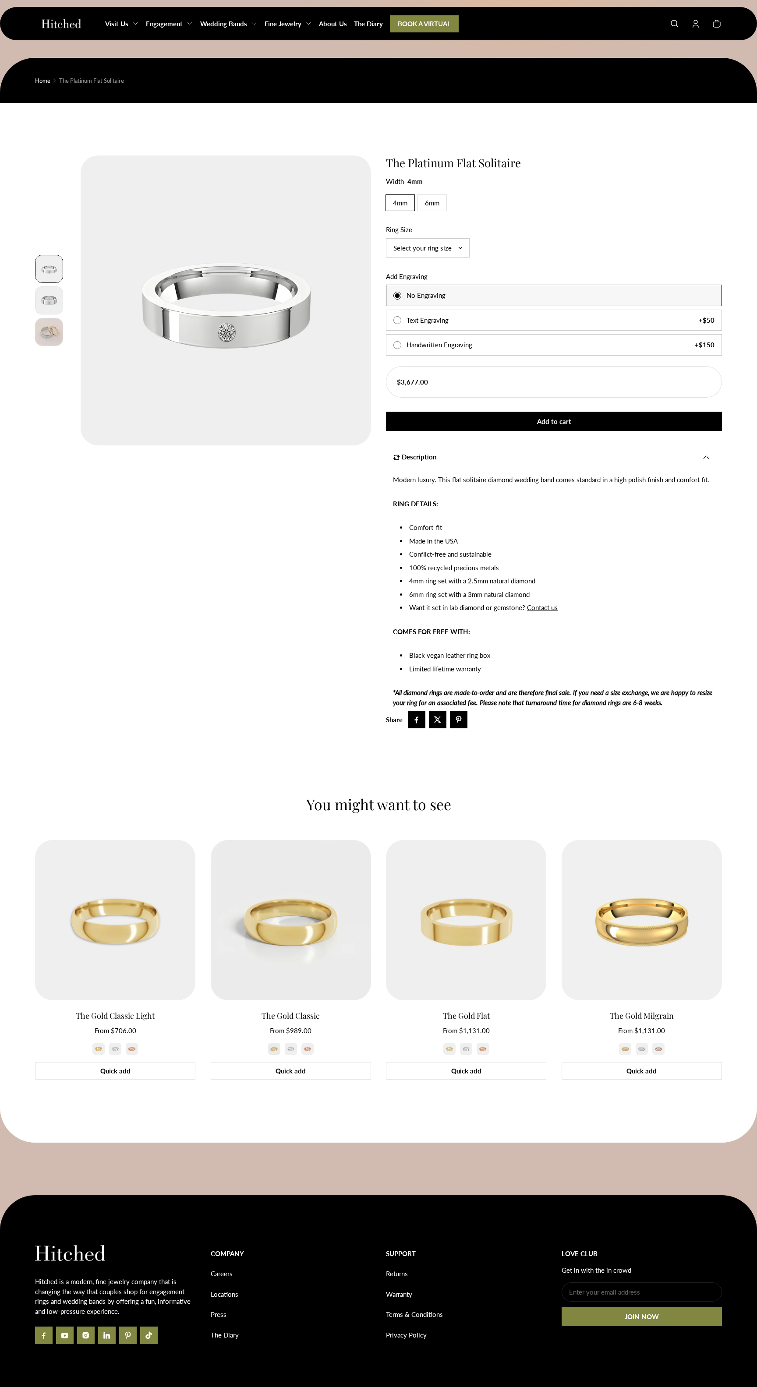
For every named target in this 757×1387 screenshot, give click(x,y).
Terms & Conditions (414, 1314)
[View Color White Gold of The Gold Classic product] (291, 1049)
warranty (468, 669)
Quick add (115, 1071)
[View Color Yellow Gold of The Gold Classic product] (274, 1049)
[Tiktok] (149, 1335)
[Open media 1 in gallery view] (49, 269)
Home (42, 80)
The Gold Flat (466, 1015)
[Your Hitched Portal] (695, 23)
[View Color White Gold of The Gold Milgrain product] (642, 1049)
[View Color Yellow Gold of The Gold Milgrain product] (625, 1049)
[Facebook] (44, 1335)
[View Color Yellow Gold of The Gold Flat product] (449, 1049)
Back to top (61, 1208)
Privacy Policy (406, 1335)
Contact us (542, 607)
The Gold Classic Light (115, 1015)
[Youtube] (65, 1335)
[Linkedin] (107, 1335)
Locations (224, 1294)
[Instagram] (86, 1335)
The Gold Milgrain (642, 1015)
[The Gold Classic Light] (115, 920)
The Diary (225, 1335)
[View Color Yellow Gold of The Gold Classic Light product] (98, 1049)
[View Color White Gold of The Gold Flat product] (466, 1049)
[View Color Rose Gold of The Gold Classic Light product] (132, 1049)
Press (218, 1314)
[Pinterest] (128, 1335)
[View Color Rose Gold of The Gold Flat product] (483, 1049)
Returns (397, 1274)
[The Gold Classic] (291, 920)
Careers (222, 1274)
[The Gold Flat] (466, 920)
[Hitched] (61, 23)
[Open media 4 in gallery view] (49, 332)
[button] (674, 23)
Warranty (399, 1294)
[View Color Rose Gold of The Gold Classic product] (307, 1049)
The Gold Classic (291, 1015)
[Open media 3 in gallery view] (49, 300)
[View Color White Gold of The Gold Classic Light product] (115, 1049)
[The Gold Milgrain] (642, 920)
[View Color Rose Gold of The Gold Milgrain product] (658, 1049)
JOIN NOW (642, 1316)
